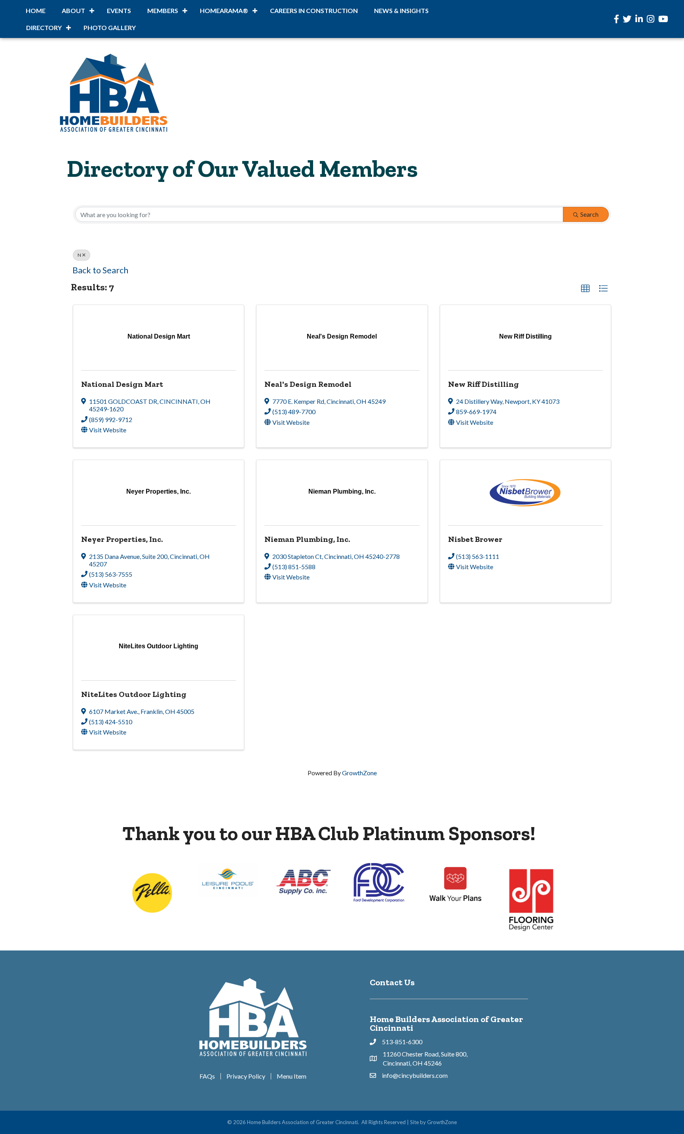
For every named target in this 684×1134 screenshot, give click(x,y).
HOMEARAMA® (224, 10)
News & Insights (401, 10)
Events (119, 10)
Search (589, 214)
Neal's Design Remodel (308, 384)
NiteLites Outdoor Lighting (133, 694)
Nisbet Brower (475, 539)
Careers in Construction (314, 10)
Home (36, 10)
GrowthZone (359, 772)
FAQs (207, 1076)
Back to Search (100, 270)
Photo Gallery (110, 27)
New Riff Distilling (483, 384)
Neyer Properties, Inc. (122, 539)
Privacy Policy (245, 1076)
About (73, 10)
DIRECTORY (44, 27)
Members (162, 10)
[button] (585, 289)
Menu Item (291, 1076)
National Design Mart (122, 384)
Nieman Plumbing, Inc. (307, 539)
